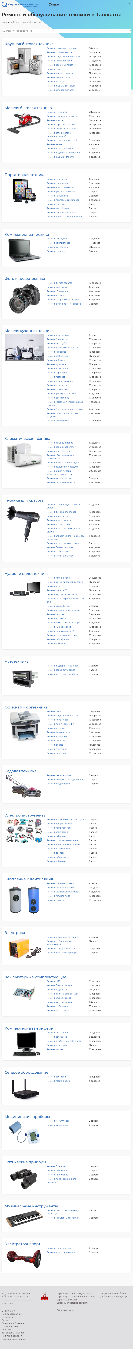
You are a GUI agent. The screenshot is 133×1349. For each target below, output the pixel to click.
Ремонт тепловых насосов (61, 482)
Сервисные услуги (66, 1300)
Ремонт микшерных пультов (62, 1218)
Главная (6, 22)
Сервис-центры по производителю (75, 1296)
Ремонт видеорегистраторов (63, 666)
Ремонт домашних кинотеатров (64, 622)
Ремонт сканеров (56, 753)
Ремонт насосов (55, 900)
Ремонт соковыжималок (60, 381)
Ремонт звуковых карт (59, 998)
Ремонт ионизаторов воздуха (63, 462)
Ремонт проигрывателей (60, 631)
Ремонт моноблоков (58, 247)
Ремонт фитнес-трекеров (61, 191)
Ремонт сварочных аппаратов (63, 937)
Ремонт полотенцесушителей (63, 892)
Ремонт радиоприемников (61, 212)
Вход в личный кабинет (113, 1293)
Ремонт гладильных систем (62, 128)
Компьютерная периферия (30, 1028)
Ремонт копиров (56, 728)
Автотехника (17, 661)
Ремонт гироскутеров (59, 1248)
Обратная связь (65, 1310)
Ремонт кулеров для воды (61, 90)
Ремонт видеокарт (57, 989)
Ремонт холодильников (59, 52)
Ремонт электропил (57, 832)
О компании (8, 1311)
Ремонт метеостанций (59, 478)
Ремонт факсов (55, 745)
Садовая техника (20, 771)
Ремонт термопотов (58, 420)
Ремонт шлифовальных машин (64, 844)
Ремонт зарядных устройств (62, 674)
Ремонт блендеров (57, 339)
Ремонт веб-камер (57, 1037)
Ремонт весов (54, 144)
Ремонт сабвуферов (58, 639)
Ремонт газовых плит (58, 77)
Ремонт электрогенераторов (62, 952)
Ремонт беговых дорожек (61, 547)
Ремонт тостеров (56, 377)
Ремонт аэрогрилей (58, 368)
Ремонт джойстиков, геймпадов (64, 1041)
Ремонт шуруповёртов (59, 823)
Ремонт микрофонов (58, 606)
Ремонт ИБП (54, 981)
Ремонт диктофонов (58, 208)
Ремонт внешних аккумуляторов (64, 216)
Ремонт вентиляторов (59, 451)
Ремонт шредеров (57, 736)
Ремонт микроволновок (60, 60)
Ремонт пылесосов (57, 112)
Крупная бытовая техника (29, 44)
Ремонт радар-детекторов (61, 670)
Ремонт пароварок (57, 372)
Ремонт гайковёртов (58, 857)
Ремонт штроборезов (59, 848)
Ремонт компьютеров (59, 243)
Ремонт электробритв (59, 520)
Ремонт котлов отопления (61, 883)
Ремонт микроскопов (58, 1170)
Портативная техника (25, 174)
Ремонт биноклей (56, 1166)
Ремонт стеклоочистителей (62, 140)
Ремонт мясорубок (57, 343)
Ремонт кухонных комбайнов (63, 347)
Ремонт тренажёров (58, 551)
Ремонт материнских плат (61, 1002)
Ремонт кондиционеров (60, 443)
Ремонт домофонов (57, 643)
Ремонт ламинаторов (58, 732)
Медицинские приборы (27, 1116)
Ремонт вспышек (56, 295)
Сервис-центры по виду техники (74, 1293)
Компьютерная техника (27, 234)
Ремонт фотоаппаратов (59, 283)
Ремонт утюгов (55, 120)
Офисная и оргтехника (26, 707)
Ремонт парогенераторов (61, 124)
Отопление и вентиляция (29, 879)
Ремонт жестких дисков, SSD (62, 994)
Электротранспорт (22, 1244)
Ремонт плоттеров (57, 749)
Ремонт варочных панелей (61, 65)
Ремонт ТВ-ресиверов (59, 627)
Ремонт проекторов (58, 720)
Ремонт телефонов (57, 179)
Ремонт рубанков (56, 836)
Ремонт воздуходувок (58, 783)
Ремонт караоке (55, 614)
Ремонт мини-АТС (56, 740)
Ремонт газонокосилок (59, 775)
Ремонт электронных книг (61, 187)
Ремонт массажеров (58, 1125)
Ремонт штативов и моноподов (64, 304)
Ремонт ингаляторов (58, 1121)
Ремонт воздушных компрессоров (65, 819)
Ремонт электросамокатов (61, 1252)
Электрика (15, 932)
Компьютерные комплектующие (35, 977)
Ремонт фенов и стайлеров (62, 512)
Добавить (114, 1296)
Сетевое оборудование (26, 1072)
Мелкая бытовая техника (28, 108)
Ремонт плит (54, 69)
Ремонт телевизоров (58, 578)
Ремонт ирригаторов (58, 524)
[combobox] (66, 31)
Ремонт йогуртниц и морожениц (65, 409)
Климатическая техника (27, 438)
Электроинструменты (25, 815)
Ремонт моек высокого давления (65, 779)
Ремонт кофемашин (58, 335)
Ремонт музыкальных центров (63, 610)
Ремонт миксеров (56, 352)
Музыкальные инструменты (31, 1206)
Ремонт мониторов (57, 1032)
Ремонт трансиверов (58, 1081)
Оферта (6, 1320)
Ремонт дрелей (55, 853)
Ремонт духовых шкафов (60, 73)
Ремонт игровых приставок (62, 635)
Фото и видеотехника (25, 278)
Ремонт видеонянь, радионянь (63, 152)
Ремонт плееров (56, 204)
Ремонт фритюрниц (58, 398)
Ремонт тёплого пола (58, 896)
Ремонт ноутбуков (57, 238)
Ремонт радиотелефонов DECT (64, 715)
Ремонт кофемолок (57, 389)
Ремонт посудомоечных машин (64, 56)
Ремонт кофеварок (57, 385)
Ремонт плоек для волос (60, 556)
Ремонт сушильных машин (61, 86)
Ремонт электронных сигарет (63, 543)
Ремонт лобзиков (56, 861)
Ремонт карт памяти (58, 1010)
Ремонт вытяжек (56, 81)
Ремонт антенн (55, 586)
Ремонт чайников (56, 360)
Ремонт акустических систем (62, 594)
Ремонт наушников (57, 196)
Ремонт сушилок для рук (60, 157)
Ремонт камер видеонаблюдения (65, 582)
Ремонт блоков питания (60, 985)
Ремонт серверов (56, 251)
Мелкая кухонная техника (29, 331)
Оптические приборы (25, 1162)
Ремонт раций (54, 711)
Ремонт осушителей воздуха (62, 467)
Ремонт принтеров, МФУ (60, 724)
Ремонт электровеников (60, 148)
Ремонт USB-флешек (58, 1006)
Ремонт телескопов (57, 1175)
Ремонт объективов (57, 291)
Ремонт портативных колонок (63, 200)
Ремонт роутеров (56, 1077)
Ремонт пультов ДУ (57, 590)
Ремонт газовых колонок (60, 887)
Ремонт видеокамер (58, 287)
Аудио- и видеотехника (27, 573)
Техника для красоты (24, 500)
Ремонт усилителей (57, 618)
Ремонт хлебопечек (57, 356)
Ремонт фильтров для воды (62, 393)
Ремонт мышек (55, 1049)
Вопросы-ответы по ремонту (72, 1303)
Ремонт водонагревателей (61, 447)
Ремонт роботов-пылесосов (62, 116)
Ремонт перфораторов (59, 828)
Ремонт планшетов (57, 183)
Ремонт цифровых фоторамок (63, 299)
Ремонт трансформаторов (61, 948)
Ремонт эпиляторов (58, 516)
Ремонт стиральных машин (62, 48)
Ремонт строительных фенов (62, 840)
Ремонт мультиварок (58, 364)
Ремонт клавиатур (57, 1045)
